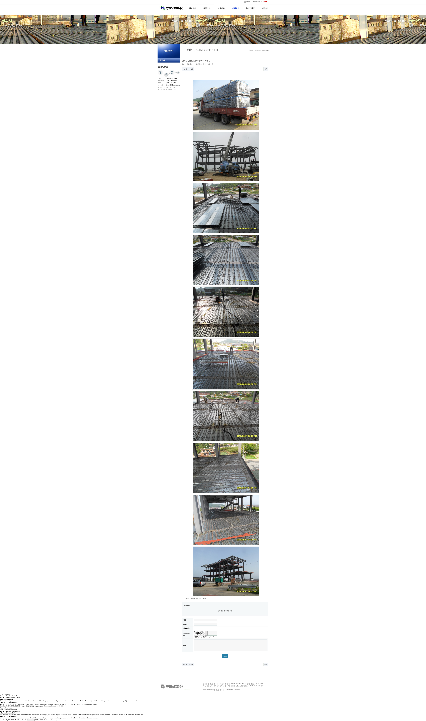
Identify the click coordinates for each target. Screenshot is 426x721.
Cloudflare (61, 706)
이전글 (185, 69)
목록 (265, 69)
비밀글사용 (186, 628)
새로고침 (206, 634)
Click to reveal (30, 706)
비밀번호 (186, 624)
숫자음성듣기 (206, 632)
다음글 (191, 69)
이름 (184, 620)
